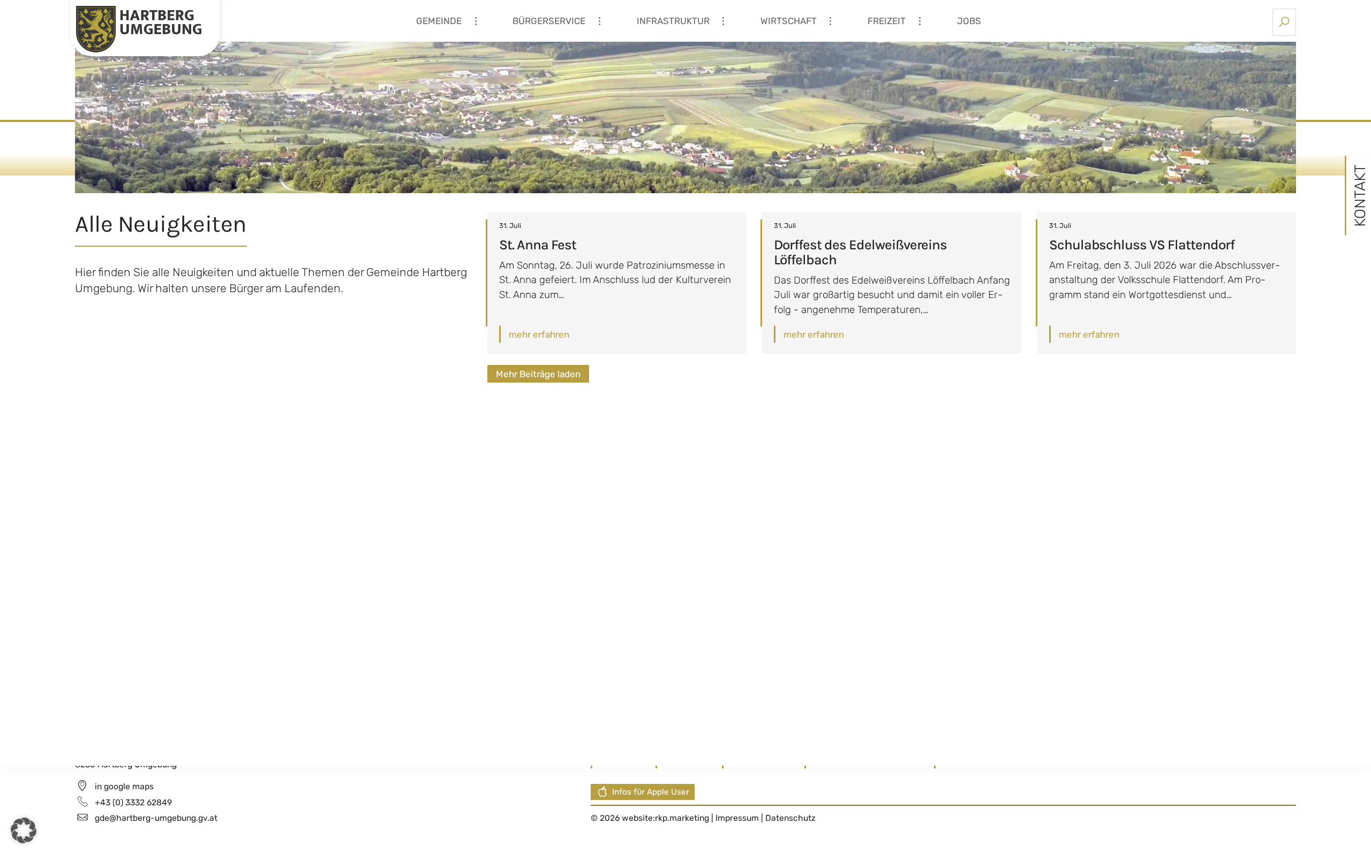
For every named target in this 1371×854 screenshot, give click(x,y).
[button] (23, 830)
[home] (138, 28)
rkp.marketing (682, 818)
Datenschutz (790, 818)
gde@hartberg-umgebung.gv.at (156, 818)
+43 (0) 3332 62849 (133, 802)
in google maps (124, 786)
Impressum (738, 818)
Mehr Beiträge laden (538, 374)
